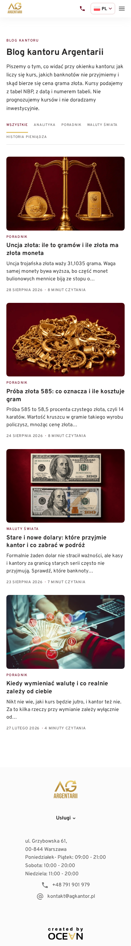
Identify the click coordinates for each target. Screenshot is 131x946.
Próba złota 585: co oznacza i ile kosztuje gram (65, 395)
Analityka (45, 125)
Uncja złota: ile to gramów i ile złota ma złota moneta (62, 249)
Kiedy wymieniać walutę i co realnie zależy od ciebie (57, 687)
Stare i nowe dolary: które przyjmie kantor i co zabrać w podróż (56, 542)
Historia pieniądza (26, 137)
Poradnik (71, 125)
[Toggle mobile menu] (122, 8)
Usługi (63, 818)
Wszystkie (17, 125)
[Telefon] (82, 8)
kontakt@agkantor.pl (71, 896)
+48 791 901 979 (71, 885)
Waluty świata (102, 125)
